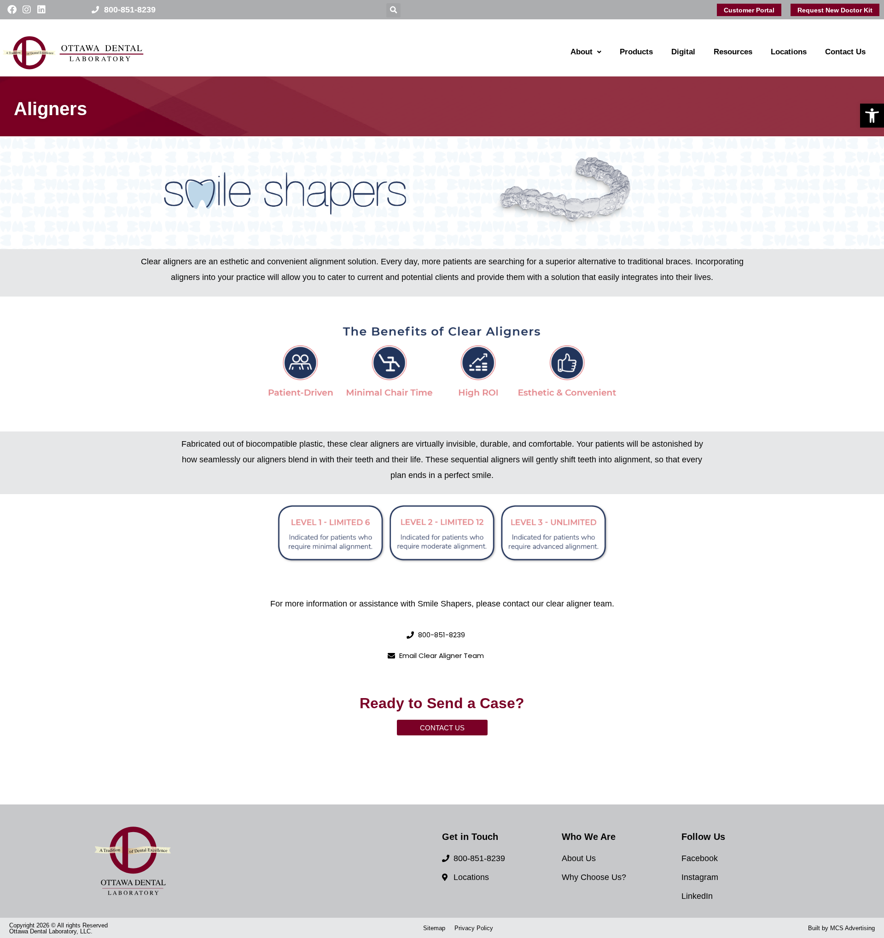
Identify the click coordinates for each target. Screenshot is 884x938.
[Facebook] (12, 9)
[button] (872, 116)
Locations (789, 51)
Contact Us (845, 51)
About (581, 51)
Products (636, 51)
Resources (733, 51)
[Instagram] (26, 9)
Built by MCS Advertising (841, 928)
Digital (683, 51)
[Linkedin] (41, 9)
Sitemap (434, 928)
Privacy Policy (473, 928)
